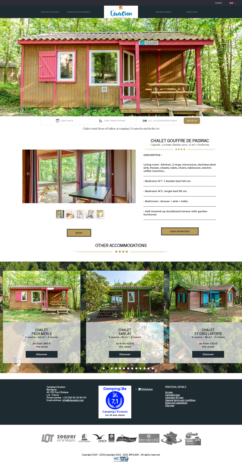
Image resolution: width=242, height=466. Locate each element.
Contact (218, 3)
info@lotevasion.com (73, 400)
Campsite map (172, 395)
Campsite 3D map (174, 397)
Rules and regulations (176, 403)
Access (169, 392)
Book (79, 232)
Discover (41, 354)
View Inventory (180, 231)
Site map (169, 405)
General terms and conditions (180, 400)
